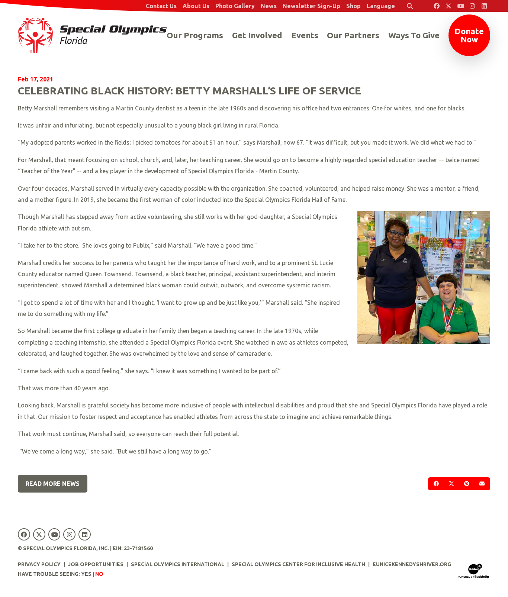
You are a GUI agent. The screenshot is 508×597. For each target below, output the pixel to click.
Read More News (53, 483)
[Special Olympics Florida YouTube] (460, 6)
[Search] (410, 6)
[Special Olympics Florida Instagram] (472, 6)
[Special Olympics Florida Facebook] (437, 6)
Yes (86, 574)
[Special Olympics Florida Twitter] (448, 6)
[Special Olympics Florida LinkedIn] (484, 6)
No (99, 574)
